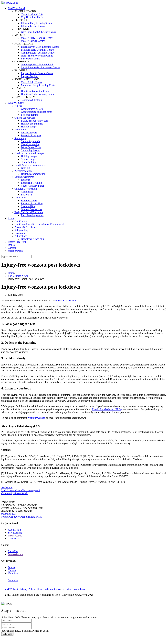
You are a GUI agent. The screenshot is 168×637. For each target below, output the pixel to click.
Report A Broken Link (73, 589)
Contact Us (14, 538)
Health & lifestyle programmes (30, 165)
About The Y (15, 529)
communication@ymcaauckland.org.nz (21, 516)
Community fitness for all (14, 493)
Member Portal (15, 250)
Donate (11, 244)
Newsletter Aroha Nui (32, 239)
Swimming (20, 138)
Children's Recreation (25, 188)
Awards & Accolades (25, 227)
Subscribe (13, 580)
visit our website (36, 417)
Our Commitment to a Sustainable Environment (39, 224)
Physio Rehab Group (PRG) (107, 409)
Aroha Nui (6, 487)
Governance (20, 233)
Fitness (18, 105)
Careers (12, 247)
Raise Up (13, 551)
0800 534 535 (8, 513)
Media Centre (15, 535)
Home (11, 273)
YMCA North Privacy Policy (20, 589)
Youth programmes (24, 176)
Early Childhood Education (28, 212)
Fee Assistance (15, 554)
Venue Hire (20, 197)
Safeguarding (21, 230)
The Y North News (18, 275)
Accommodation (23, 171)
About (11, 218)
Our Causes (20, 221)
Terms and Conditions (48, 589)
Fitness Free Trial (17, 241)
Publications (20, 236)
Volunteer (13, 573)
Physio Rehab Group (66, 300)
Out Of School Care (24, 117)
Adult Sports (21, 129)
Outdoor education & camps (29, 153)
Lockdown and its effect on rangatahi (20, 490)
